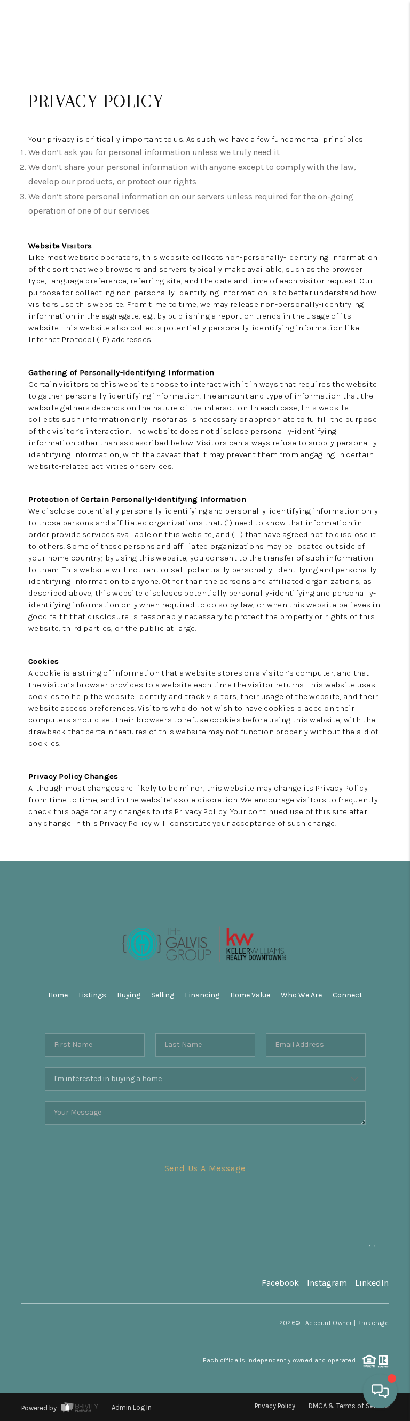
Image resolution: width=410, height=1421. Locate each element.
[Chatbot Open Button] (380, 1391)
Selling (162, 995)
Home (58, 995)
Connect (347, 995)
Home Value (250, 995)
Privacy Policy (275, 1406)
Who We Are (301, 995)
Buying (128, 995)
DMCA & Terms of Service (349, 1406)
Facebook (280, 1283)
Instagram (327, 1283)
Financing (202, 995)
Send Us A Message (205, 1168)
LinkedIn (372, 1283)
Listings (92, 995)
